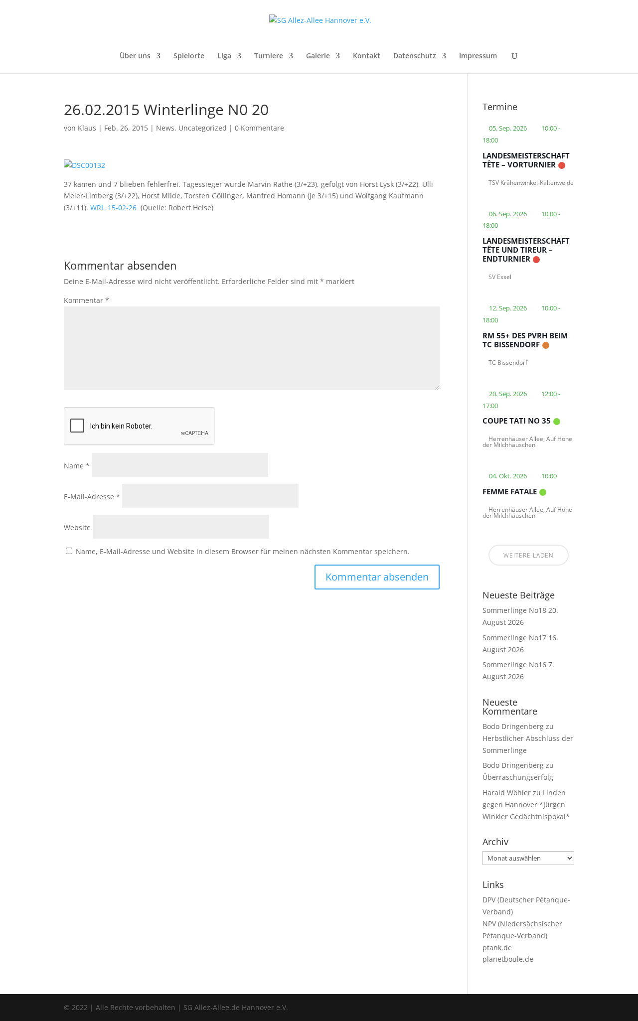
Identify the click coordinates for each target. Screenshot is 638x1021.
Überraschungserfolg (517, 777)
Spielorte (188, 56)
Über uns (135, 56)
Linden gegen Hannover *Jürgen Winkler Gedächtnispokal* (526, 804)
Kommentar (86, 300)
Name (77, 465)
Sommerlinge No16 (514, 664)
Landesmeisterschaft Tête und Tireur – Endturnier (526, 250)
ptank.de (497, 947)
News (165, 128)
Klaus (87, 128)
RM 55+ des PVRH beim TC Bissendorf (525, 339)
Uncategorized (202, 128)
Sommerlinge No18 (514, 610)
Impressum (478, 56)
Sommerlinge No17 (514, 637)
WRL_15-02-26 (113, 207)
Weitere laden (528, 555)
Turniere (268, 56)
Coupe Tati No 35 (516, 421)
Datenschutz (414, 56)
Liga (224, 56)
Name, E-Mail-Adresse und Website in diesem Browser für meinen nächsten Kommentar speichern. (243, 551)
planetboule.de (507, 959)
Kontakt (366, 56)
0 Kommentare (259, 128)
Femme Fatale (509, 491)
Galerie (318, 56)
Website (77, 527)
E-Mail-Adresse (92, 496)
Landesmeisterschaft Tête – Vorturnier (526, 159)
